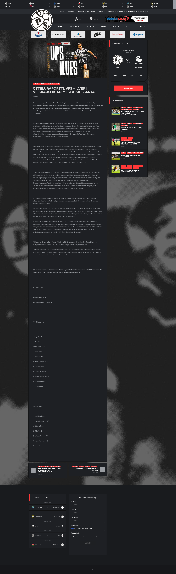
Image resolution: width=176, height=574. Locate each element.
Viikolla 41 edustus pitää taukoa (87, 469)
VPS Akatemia (91, 11)
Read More (128, 88)
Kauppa (103, 26)
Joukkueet (73, 26)
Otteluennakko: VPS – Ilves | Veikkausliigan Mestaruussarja (49, 470)
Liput (115, 26)
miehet (36, 454)
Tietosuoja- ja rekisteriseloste (102, 569)
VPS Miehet (71, 11)
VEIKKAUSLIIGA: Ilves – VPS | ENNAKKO (131, 128)
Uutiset (59, 26)
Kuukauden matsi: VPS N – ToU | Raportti (131, 155)
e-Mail (80, 19)
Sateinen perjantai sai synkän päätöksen (130, 171)
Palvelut (111, 11)
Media (121, 11)
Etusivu (62, 11)
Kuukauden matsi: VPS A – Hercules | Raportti (131, 143)
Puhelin (96, 19)
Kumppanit (131, 11)
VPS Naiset (81, 11)
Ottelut (89, 26)
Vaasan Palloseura (69, 569)
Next (174, 4)
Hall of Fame (144, 11)
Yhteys (101, 11)
